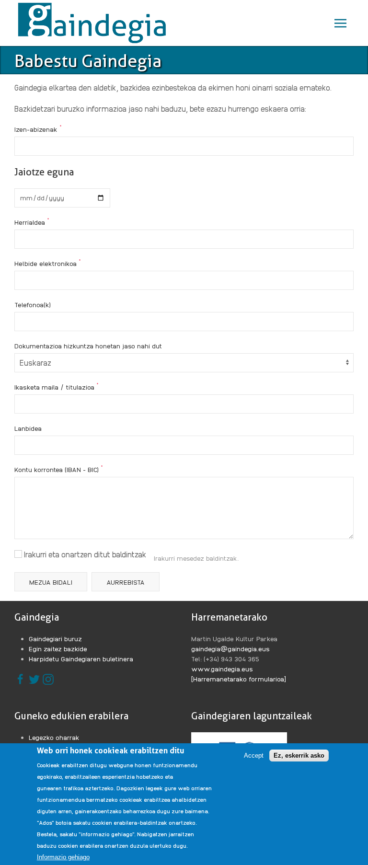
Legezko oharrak (54, 737)
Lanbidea (28, 428)
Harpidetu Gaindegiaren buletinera (81, 658)
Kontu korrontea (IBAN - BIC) (58, 468)
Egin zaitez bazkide (58, 648)
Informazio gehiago (63, 857)
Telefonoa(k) (32, 304)
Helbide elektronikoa (47, 262)
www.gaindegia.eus (222, 668)
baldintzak (221, 558)
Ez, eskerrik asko (299, 755)
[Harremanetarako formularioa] (238, 678)
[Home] (94, 23)
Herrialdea (31, 221)
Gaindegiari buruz (55, 638)
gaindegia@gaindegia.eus (230, 648)
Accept (254, 755)
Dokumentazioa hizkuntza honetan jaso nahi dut (88, 345)
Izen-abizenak (38, 128)
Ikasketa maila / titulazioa (56, 386)
